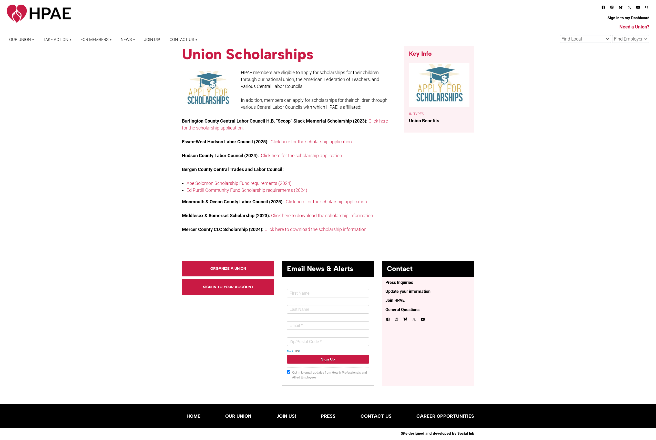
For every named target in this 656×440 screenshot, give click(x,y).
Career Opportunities (445, 416)
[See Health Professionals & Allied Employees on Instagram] (611, 8)
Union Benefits (424, 120)
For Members (94, 39)
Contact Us (182, 39)
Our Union (20, 39)
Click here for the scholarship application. (312, 141)
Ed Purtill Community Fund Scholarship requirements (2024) (247, 190)
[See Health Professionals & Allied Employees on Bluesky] (620, 8)
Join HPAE (395, 300)
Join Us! (152, 39)
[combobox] (585, 39)
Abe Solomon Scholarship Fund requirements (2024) (239, 183)
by (437, 433)
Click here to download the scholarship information (315, 229)
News (126, 39)
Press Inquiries (399, 282)
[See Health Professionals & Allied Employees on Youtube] (638, 8)
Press (328, 416)
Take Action (55, 39)
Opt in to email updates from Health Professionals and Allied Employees (329, 375)
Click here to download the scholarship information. (322, 215)
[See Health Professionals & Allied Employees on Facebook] (603, 8)
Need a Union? (634, 26)
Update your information (407, 291)
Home (193, 416)
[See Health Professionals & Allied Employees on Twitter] (629, 8)
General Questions (402, 309)
